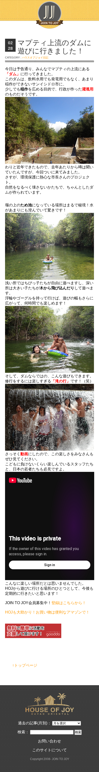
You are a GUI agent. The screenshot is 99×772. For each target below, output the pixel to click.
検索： (23, 732)
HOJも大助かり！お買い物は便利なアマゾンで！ (47, 612)
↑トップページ (24, 665)
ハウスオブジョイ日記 (35, 57)
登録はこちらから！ (68, 603)
